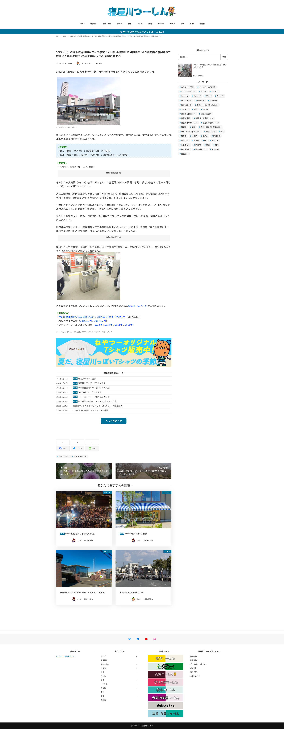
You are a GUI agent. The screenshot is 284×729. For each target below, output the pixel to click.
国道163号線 (186, 105)
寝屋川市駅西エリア (211, 122)
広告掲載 (193, 672)
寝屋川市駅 (185, 118)
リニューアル (186, 100)
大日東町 (184, 109)
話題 (150, 23)
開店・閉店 (107, 23)
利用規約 (193, 660)
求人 (182, 23)
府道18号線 (210, 131)
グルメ (119, 23)
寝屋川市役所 (206, 113)
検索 (224, 57)
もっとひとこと (113, 420)
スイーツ (184, 96)
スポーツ (197, 96)
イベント (161, 23)
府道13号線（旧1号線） (191, 131)
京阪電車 (200, 100)
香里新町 (184, 153)
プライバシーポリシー (198, 664)
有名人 (205, 136)
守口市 (205, 109)
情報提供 (93, 23)
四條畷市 (213, 100)
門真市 (198, 145)
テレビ (209, 96)
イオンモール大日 (188, 91)
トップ (81, 23)
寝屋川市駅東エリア (189, 122)
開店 (217, 145)
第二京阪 (215, 140)
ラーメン (220, 96)
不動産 (202, 23)
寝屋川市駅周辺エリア (204, 118)
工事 (193, 127)
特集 (129, 23)
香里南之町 (185, 149)
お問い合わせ (195, 676)
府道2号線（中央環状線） (211, 127)
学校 (195, 109)
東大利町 (184, 140)
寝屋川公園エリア (188, 113)
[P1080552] (88, 100)
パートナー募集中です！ (65, 656)
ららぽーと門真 (187, 87)
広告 (192, 23)
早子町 (194, 136)
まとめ (139, 23)
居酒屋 (184, 127)
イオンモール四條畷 (207, 87)
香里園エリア (200, 149)
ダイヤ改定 (64, 456)
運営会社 (193, 668)
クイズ (172, 23)
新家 (222, 131)
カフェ (203, 91)
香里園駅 (215, 149)
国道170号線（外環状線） (207, 105)
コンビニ (215, 91)
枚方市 (196, 140)
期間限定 (216, 136)
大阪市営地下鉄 (80, 456)
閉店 (208, 145)
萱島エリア (185, 145)
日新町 (184, 136)
